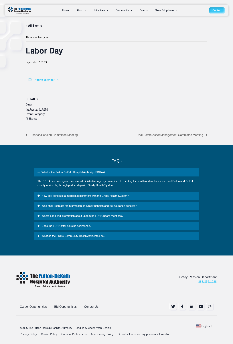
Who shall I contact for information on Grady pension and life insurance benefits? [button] (89, 205)
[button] (116, 172)
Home (65, 10)
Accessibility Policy (102, 334)
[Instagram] (209, 306)
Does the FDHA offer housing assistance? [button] (66, 225)
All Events (31, 118)
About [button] (79, 10)
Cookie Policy (49, 334)
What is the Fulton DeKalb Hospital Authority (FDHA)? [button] (73, 172)
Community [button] (122, 10)
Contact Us (91, 306)
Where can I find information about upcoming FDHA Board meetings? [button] (82, 215)
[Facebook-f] (182, 306)
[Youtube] (200, 306)
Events (144, 10)
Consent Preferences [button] (74, 334)
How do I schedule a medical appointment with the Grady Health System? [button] (85, 195)
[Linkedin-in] (191, 306)
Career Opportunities (33, 306)
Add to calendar (44, 79)
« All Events (34, 25)
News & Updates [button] (164, 10)
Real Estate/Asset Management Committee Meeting (170, 135)
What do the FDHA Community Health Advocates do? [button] (73, 236)
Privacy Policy (28, 334)
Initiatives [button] (99, 10)
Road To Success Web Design (92, 327)
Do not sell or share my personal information (144, 334)
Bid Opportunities (65, 306)
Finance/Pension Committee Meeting (53, 135)
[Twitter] (173, 306)
